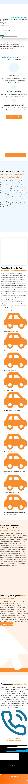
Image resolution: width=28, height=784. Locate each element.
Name (2, 23)
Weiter (2, 35)
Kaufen (8, 30)
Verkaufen (8, 31)
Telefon (2, 25)
